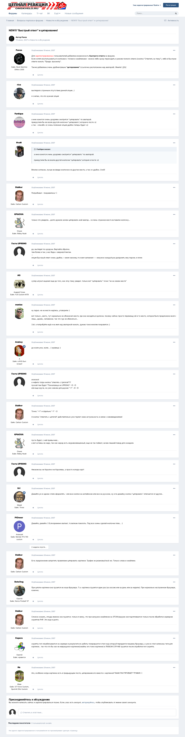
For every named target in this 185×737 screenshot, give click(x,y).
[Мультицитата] (33, 75)
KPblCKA (19, 214)
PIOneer (19, 517)
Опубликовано (43, 50)
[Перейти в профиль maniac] (19, 313)
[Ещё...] (174, 50)
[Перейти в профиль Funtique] (19, 122)
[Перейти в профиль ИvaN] (19, 151)
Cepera (19, 638)
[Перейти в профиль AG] (19, 284)
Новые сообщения (74, 13)
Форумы (13, 13)
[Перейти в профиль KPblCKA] (19, 223)
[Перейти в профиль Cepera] (19, 646)
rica (19, 84)
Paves (24, 37)
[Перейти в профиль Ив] (19, 676)
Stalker (19, 187)
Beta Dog (18, 581)
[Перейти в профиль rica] (19, 93)
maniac (19, 304)
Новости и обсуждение (40, 40)
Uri (18, 488)
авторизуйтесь (88, 702)
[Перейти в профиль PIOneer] (19, 526)
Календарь (27, 13)
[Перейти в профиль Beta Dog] (19, 590)
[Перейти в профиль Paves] (11, 38)
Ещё (56, 13)
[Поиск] (176, 13)
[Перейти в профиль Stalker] (19, 196)
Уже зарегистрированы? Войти (146, 5)
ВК (48, 13)
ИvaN (19, 142)
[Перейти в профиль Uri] (19, 497)
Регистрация (171, 5)
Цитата (40, 75)
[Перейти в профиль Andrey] (19, 350)
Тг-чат (40, 13)
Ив (19, 667)
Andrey (19, 342)
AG (18, 275)
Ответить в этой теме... (32, 712)
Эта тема (166, 13)
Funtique (19, 113)
